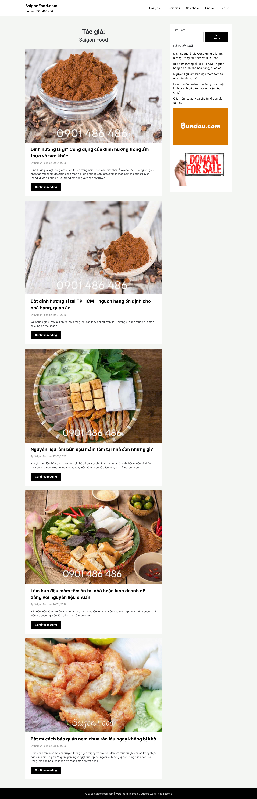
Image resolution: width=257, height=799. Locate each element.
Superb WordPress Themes (156, 793)
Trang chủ (155, 8)
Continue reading (46, 187)
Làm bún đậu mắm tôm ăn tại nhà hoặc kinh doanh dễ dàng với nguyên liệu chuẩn (199, 88)
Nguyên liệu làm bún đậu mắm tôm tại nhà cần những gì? (92, 449)
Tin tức (209, 8)
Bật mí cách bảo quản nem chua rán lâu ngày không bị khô (93, 739)
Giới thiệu (174, 8)
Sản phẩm (192, 8)
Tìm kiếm (179, 30)
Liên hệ (224, 8)
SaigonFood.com (41, 6)
